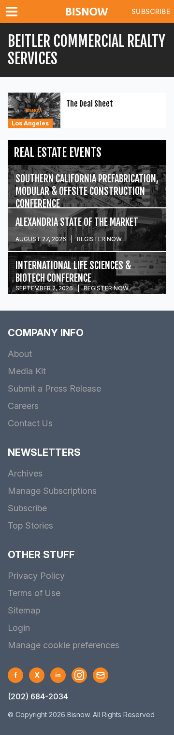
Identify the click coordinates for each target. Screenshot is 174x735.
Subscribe (150, 11)
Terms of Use (34, 593)
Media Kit (27, 371)
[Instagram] (79, 675)
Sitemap (24, 610)
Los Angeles (30, 123)
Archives (25, 473)
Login (19, 628)
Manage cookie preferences (63, 645)
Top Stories (30, 525)
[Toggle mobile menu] (13, 11)
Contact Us (30, 423)
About (20, 354)
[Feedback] (100, 675)
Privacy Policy (36, 576)
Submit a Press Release (54, 388)
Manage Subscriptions (52, 491)
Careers (23, 406)
